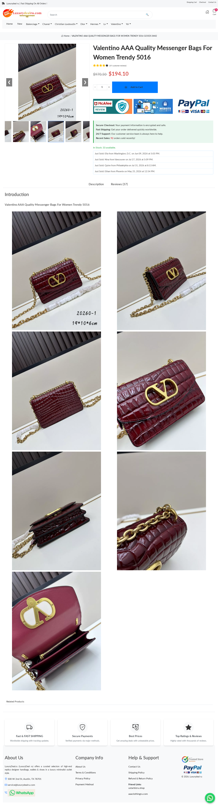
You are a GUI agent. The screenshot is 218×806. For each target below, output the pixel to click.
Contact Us (212, 2)
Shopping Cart (192, 2)
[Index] (207, 12)
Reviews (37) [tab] (119, 184)
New (19, 24)
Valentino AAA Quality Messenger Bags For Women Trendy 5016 (47, 204)
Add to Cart (137, 87)
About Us (80, 767)
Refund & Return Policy (140, 778)
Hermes (94, 24)
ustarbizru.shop (136, 788)
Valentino (116, 24)
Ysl (127, 24)
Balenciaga (31, 24)
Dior (83, 24)
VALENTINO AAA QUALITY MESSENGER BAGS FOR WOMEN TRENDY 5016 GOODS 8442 (114, 36)
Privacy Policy (82, 778)
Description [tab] (96, 184)
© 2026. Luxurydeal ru (192, 777)
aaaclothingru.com (138, 794)
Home (9, 24)
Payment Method (84, 784)
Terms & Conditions (85, 772)
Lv (105, 24)
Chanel (46, 24)
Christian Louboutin (65, 24)
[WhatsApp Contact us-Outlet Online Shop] (210, 798)
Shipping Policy (136, 772)
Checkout (202, 2)
